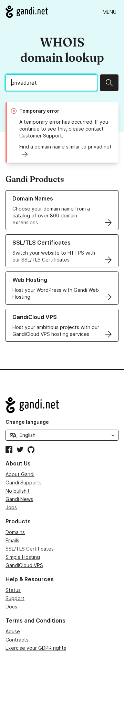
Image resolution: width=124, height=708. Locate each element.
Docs (11, 606)
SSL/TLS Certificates (30, 549)
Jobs (11, 507)
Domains (15, 532)
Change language (27, 422)
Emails (12, 540)
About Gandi (20, 474)
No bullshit (18, 491)
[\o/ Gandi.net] (62, 405)
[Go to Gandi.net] (27, 12)
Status (13, 590)
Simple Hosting (23, 557)
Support (15, 598)
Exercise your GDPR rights (36, 648)
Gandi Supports (24, 482)
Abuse (13, 631)
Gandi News (19, 499)
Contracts (17, 640)
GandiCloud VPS (24, 565)
